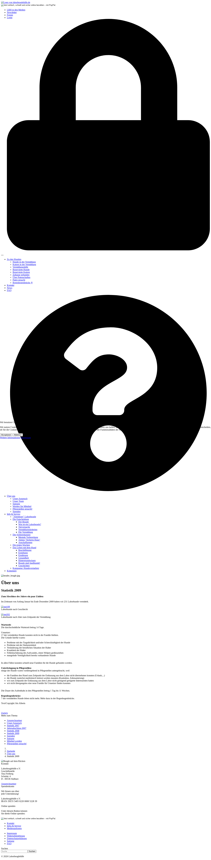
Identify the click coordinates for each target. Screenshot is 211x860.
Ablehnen (18, 435)
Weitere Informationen (10, 437)
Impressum (26, 437)
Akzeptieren (6, 435)
